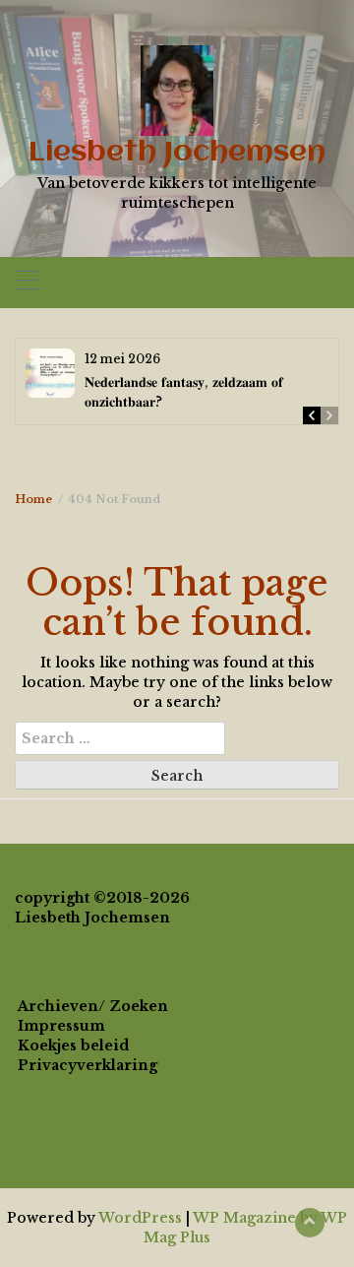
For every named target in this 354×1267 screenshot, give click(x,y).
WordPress (140, 1218)
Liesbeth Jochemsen (177, 152)
